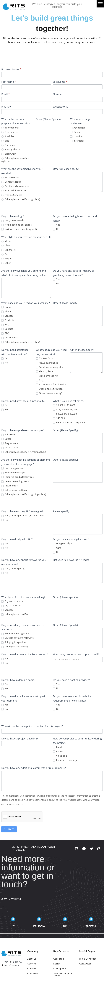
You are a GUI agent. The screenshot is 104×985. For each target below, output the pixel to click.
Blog (6, 140)
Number (57, 94)
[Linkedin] (76, 848)
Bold (6, 254)
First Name (8, 81)
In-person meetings (66, 760)
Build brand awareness (16, 186)
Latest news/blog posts (16, 481)
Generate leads (12, 181)
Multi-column (11, 447)
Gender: (77, 132)
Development (59, 968)
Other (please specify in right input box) (25, 451)
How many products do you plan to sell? (76, 654)
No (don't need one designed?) (20, 229)
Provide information (15, 190)
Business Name (11, 69)
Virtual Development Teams (63, 974)
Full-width (9, 434)
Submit (9, 829)
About (7, 311)
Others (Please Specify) (66, 168)
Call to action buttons (15, 489)
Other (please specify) (50, 393)
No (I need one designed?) (18, 224)
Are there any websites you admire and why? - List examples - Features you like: (24, 273)
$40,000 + (61, 418)
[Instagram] (98, 848)
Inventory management (17, 633)
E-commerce (11, 132)
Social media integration (51, 367)
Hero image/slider (14, 468)
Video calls (61, 755)
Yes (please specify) (14, 568)
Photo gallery (45, 371)
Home (7, 307)
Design (56, 964)
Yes (58, 224)
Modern (8, 241)
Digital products (12, 605)
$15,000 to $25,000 (66, 409)
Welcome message (14, 472)
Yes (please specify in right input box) (23, 515)
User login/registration (50, 388)
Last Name (60, 81)
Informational (11, 127)
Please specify (61, 511)
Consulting (58, 959)
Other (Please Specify (65, 303)
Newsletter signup (48, 362)
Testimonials (11, 337)
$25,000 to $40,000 (66, 413)
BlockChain (10, 153)
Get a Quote (85, 964)
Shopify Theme (12, 149)
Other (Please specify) (16, 646)
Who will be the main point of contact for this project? (32, 726)
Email (5, 94)
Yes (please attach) (14, 220)
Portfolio (9, 136)
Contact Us (32, 973)
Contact (8, 328)
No (57, 229)
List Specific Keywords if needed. (71, 559)
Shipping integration (15, 642)
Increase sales (12, 177)
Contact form (45, 358)
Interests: (78, 140)
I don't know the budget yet (70, 422)
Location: (78, 136)
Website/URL (60, 106)
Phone (59, 751)
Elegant (8, 258)
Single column (11, 443)
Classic (8, 245)
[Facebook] (84, 848)
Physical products (13, 601)
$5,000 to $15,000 (65, 405)
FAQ (6, 333)
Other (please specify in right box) (15, 160)
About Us (31, 959)
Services (8, 315)
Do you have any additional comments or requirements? (33, 768)
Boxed (7, 438)
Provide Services (13, 194)
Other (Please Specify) (48, 119)
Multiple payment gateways (19, 637)
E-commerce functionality (52, 384)
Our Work (31, 968)
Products (9, 320)
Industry (6, 106)
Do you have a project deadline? (19, 738)
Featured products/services (19, 476)
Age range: (79, 127)
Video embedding (48, 375)
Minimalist (9, 249)
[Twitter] (91, 848)
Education (9, 145)
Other (7, 262)
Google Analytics (65, 543)
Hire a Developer (87, 959)
